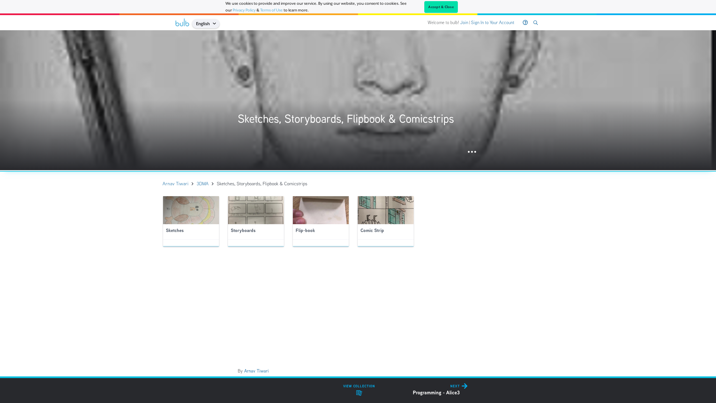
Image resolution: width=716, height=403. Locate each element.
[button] (216, 23)
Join (464, 22)
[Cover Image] (358, 100)
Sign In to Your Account (492, 22)
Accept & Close (441, 7)
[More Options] (472, 152)
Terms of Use (271, 10)
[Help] (525, 22)
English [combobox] (203, 23)
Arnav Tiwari (256, 371)
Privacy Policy (244, 10)
